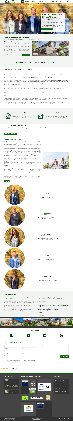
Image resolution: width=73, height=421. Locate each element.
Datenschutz (37, 418)
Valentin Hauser (27, 74)
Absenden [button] (65, 356)
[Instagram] (68, 418)
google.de (6, 177)
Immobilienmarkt (40, 1)
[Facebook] (59, 418)
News (57, 1)
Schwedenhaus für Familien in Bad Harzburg (13, 386)
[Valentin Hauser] (14, 195)
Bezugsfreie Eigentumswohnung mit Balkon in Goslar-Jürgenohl (13, 391)
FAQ (60, 1)
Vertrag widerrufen (36, 419)
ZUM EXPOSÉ (25, 54)
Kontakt (52, 1)
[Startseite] (11, 1)
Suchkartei (47, 1)
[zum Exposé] (64, 43)
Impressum (32, 418)
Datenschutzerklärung (13, 355)
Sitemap (41, 418)
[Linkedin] (66, 418)
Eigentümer (33, 1)
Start (23, 1)
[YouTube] (62, 418)
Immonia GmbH (11, 419)
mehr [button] (7, 181)
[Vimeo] (64, 418)
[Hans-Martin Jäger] (14, 216)
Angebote (27, 1)
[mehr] (56, 160)
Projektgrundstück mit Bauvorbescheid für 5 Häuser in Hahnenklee (13, 380)
